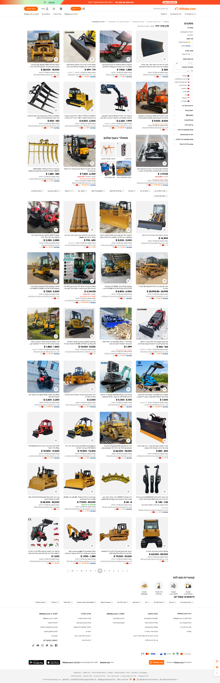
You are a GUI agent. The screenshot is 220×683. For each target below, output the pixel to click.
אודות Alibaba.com (184, 613)
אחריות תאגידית (185, 627)
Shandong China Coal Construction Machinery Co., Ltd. (79, 404)
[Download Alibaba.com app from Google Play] (36, 662)
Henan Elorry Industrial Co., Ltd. (157, 296)
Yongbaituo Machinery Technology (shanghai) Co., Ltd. (152, 456)
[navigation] (183, 296)
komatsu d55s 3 (53, 191)
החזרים (88, 631)
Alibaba (166, 22)
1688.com (86, 672)
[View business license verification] (131, 679)
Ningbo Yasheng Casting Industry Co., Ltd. (153, 510)
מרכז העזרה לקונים (84, 618)
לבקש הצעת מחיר (118, 623)
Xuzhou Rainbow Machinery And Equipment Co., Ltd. (43, 179)
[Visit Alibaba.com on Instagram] (42, 645)
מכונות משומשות (138, 22)
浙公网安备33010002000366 (147, 679)
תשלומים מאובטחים (151, 618)
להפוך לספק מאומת (51, 631)
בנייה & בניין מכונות (153, 22)
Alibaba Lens (179, 662)
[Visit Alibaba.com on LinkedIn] (51, 645)
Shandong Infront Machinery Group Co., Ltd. (152, 183)
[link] (217, 661)
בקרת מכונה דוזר (185, 602)
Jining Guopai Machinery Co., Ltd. (156, 404)
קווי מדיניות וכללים (151, 640)
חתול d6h (136, 602)
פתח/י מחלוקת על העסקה (82, 627)
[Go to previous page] (127, 571)
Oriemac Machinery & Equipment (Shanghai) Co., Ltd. (79, 509)
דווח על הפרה (86, 640)
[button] (83, 8)
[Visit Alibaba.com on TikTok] (33, 645)
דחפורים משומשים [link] (98, 22)
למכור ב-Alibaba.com (50, 618)
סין (146, 602)
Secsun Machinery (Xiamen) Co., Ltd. (119, 74)
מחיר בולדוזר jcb (160, 191)
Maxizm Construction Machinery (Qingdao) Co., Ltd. (79, 456)
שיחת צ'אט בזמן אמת (83, 623)
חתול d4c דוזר (158, 602)
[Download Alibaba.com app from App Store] (53, 662)
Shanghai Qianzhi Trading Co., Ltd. (120, 404)
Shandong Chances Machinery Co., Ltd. (82, 74)
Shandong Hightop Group (50, 245)
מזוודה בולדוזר (39, 602)
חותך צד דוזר (144, 191)
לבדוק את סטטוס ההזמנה (49, 627)
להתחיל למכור (53, 623)
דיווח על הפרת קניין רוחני (82, 636)
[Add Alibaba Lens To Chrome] (156, 662)
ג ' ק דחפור (68, 191)
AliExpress (77, 672)
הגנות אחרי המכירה (151, 631)
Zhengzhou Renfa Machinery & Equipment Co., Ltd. (79, 245)
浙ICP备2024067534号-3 (168, 679)
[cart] (53, 9)
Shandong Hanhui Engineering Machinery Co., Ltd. (79, 300)
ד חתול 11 (54, 602)
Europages (143, 672)
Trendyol (134, 672)
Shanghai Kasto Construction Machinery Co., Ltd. (43, 296)
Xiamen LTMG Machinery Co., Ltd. (84, 183)
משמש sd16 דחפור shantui (85, 602)
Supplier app (105, 662)
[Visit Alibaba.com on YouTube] (37, 645)
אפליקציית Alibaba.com (71, 662)
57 (72, 571)
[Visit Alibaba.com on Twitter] (47, 645)
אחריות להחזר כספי (151, 623)
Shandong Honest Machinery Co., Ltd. (154, 243)
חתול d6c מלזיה (36, 191)
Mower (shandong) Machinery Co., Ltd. (118, 353)
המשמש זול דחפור (97, 191)
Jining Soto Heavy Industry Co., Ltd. (46, 404)
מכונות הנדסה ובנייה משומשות (118, 22)
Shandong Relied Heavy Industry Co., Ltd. (117, 126)
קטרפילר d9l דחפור (115, 191)
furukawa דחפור (105, 602)
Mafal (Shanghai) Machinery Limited (46, 507)
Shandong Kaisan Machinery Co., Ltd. (46, 351)
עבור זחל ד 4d (121, 602)
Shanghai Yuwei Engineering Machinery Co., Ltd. (116, 561)
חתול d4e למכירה (159, 196)
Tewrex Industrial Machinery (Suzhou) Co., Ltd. (79, 126)
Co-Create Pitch (185, 623)
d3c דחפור (67, 602)
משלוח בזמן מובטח (151, 627)
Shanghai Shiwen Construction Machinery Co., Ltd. (116, 296)
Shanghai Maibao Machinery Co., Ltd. (46, 74)
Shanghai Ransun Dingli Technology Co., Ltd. (43, 126)
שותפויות (54, 636)
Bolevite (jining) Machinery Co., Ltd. (155, 74)
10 (81, 571)
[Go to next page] (68, 571)
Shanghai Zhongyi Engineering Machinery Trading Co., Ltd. (79, 351)
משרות (189, 631)
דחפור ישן (81, 191)
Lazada (110, 672)
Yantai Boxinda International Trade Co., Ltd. (44, 561)
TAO (127, 672)
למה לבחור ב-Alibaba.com (182, 618)
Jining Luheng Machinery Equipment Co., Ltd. (116, 245)
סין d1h (171, 602)
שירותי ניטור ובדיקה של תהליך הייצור (145, 636)
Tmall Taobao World (99, 672)
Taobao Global (119, 672)
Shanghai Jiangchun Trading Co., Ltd (119, 456)
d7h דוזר (130, 191)
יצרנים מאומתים (118, 618)
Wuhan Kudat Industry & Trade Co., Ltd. (154, 559)
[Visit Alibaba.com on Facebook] (56, 645)
